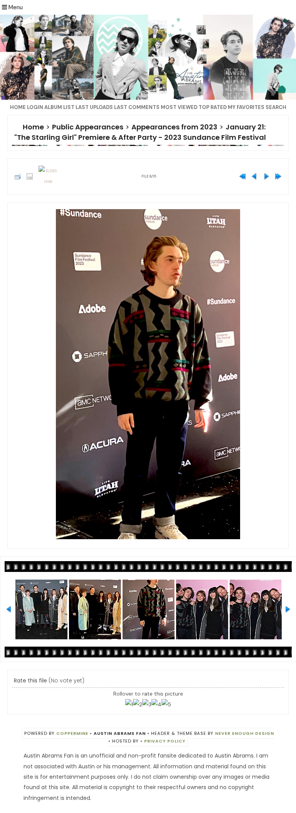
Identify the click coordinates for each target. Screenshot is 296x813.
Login (35, 107)
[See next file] (266, 176)
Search (276, 107)
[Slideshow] (48, 176)
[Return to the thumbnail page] (18, 176)
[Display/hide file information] (30, 176)
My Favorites (246, 107)
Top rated (212, 107)
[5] (166, 704)
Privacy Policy (164, 741)
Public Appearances (87, 127)
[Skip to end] (278, 176)
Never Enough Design (244, 733)
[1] (129, 704)
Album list (59, 107)
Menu (15, 7)
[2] (137, 704)
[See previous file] (254, 176)
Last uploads (94, 107)
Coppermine (72, 733)
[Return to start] (242, 176)
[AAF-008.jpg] (148, 374)
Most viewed (179, 107)
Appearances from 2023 (174, 127)
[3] (146, 704)
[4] (156, 704)
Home (18, 107)
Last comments (137, 107)
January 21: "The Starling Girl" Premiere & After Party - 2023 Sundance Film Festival (140, 132)
